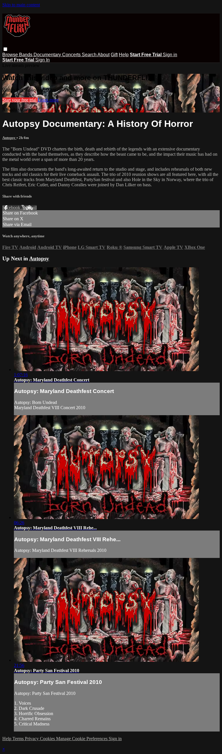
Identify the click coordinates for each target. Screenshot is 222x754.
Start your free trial (20, 99)
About (103, 54)
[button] (5, 49)
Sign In (42, 59)
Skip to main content (21, 4)
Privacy (32, 738)
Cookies (48, 738)
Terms (18, 738)
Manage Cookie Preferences (82, 738)
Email (31, 207)
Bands (26, 54)
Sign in (170, 54)
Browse (10, 54)
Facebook (11, 207)
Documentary (48, 54)
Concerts (72, 54)
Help (124, 54)
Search (89, 54)
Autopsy (9, 138)
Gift (114, 54)
